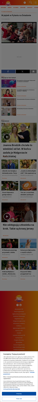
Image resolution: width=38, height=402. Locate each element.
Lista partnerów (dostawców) (11, 389)
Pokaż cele (19, 398)
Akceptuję (19, 393)
